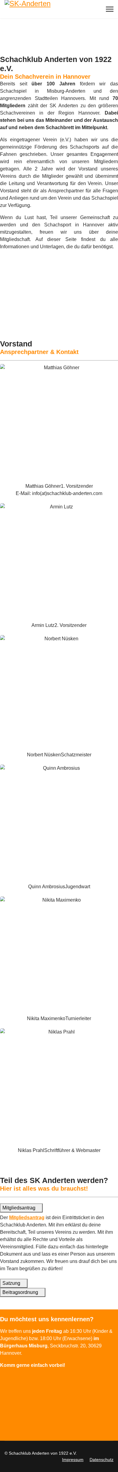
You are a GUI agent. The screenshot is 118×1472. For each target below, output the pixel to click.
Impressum (73, 1459)
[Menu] (109, 9)
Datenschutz (101, 1459)
